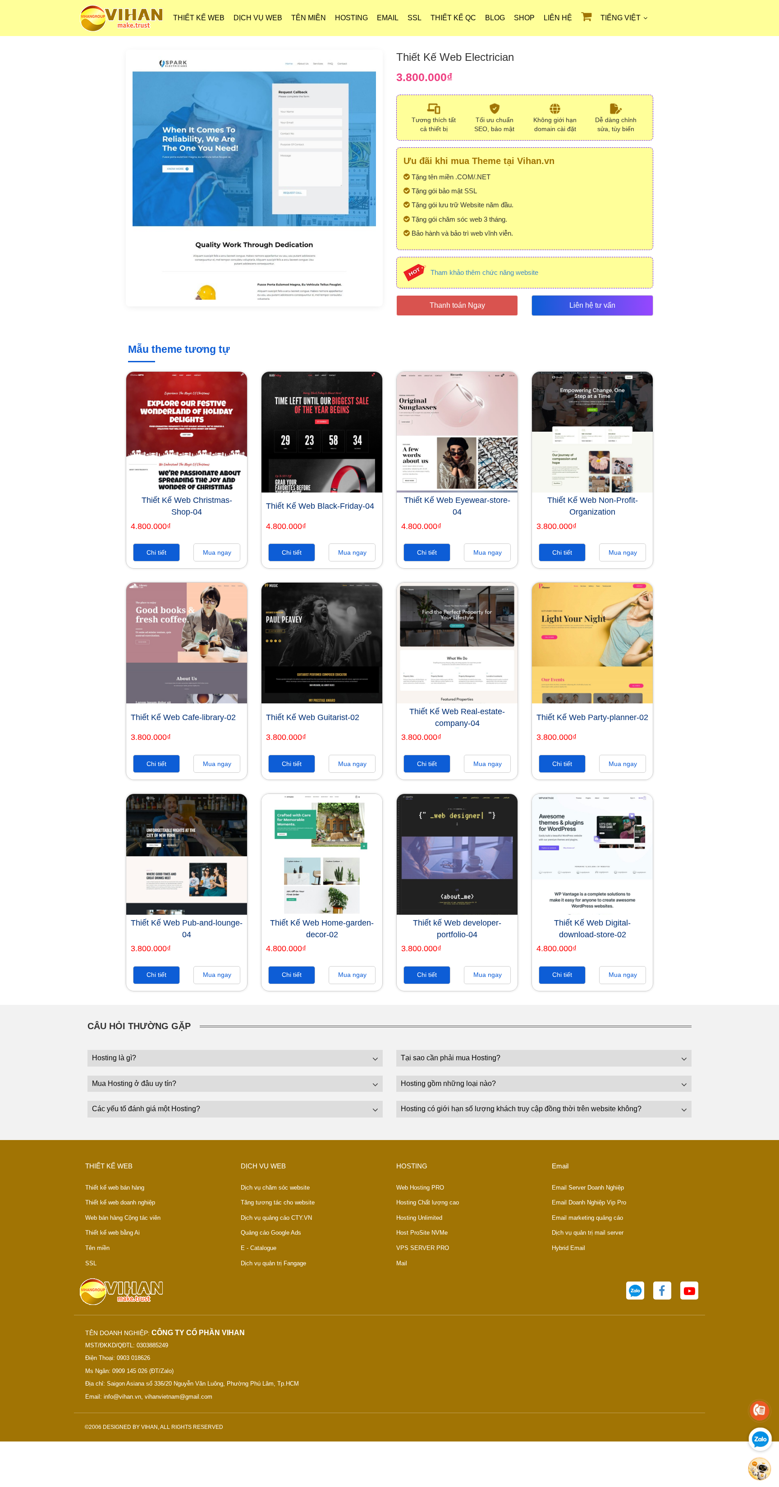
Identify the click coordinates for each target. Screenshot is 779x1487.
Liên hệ (558, 18)
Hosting (351, 18)
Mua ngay (217, 552)
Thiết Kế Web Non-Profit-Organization (592, 506)
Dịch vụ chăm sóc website (275, 1187)
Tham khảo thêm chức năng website (484, 272)
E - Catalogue (258, 1248)
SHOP (524, 18)
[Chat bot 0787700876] (759, 1468)
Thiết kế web (199, 18)
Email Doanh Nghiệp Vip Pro (589, 1202)
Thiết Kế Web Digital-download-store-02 (592, 928)
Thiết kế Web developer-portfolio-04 (457, 928)
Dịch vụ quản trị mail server (587, 1232)
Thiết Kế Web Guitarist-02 (312, 717)
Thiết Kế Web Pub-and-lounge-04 (187, 928)
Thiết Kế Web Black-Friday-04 (320, 506)
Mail (401, 1263)
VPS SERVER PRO (422, 1248)
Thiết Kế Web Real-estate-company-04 (457, 717)
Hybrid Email (568, 1248)
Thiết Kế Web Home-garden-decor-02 (322, 928)
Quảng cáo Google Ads (271, 1232)
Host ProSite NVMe (422, 1232)
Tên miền (308, 18)
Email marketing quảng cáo (587, 1217)
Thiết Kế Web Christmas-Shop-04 (187, 506)
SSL (415, 18)
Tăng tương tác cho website (278, 1202)
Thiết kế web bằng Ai (112, 1232)
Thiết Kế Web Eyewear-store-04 (457, 506)
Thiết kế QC (453, 18)
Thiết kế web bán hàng (114, 1187)
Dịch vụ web (258, 18)
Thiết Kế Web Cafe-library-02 (183, 717)
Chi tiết (156, 552)
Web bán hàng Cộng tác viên (122, 1217)
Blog (495, 18)
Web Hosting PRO (420, 1187)
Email (388, 18)
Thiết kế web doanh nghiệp (120, 1202)
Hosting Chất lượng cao (427, 1202)
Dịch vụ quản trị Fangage (273, 1263)
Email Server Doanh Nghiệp (588, 1187)
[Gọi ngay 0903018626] (759, 1411)
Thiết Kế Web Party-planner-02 (592, 717)
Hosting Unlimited (419, 1217)
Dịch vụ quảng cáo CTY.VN (276, 1217)
